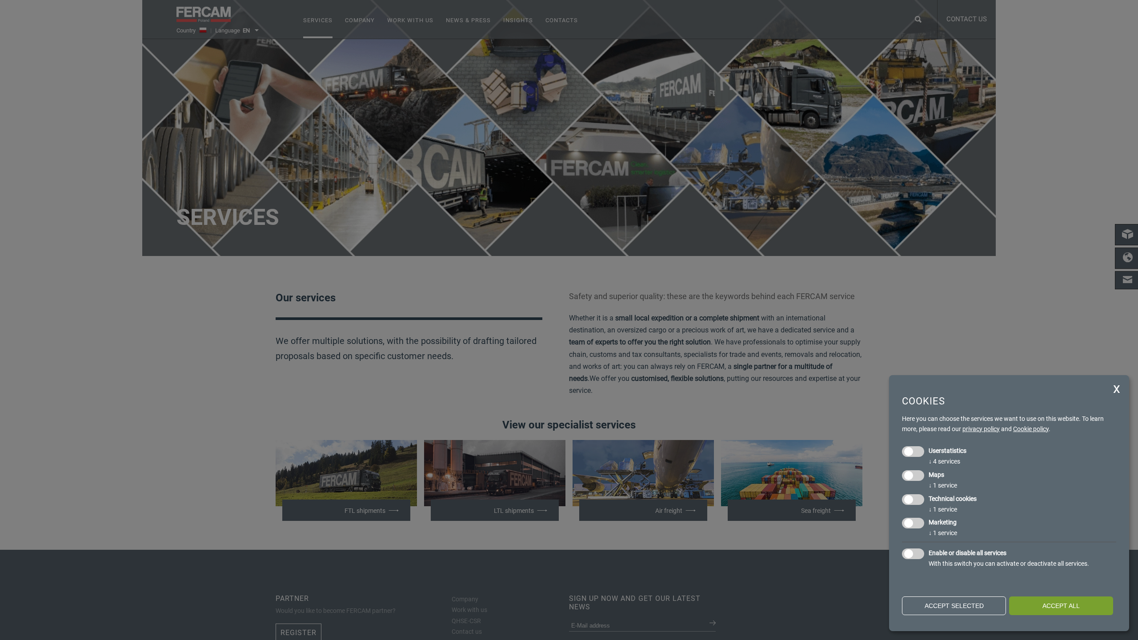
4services (944, 461)
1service (943, 485)
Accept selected (954, 605)
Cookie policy (1031, 428)
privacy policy (981, 428)
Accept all (1061, 605)
